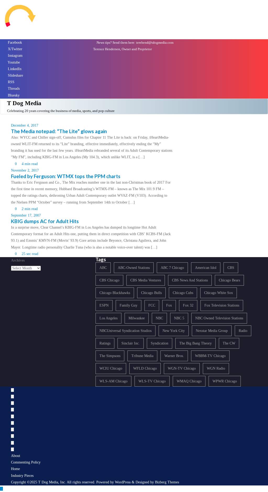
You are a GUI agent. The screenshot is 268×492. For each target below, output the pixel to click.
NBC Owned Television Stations (219, 318)
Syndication (159, 343)
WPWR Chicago (225, 381)
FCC (151, 305)
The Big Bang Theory (195, 343)
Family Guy (128, 305)
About (15, 456)
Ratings (104, 343)
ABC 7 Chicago (172, 268)
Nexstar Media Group (212, 331)
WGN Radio (216, 368)
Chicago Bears (229, 280)
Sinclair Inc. (130, 343)
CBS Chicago (109, 280)
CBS (230, 268)
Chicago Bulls (151, 293)
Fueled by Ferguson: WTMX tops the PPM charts (65, 176)
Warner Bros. (174, 356)
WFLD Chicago (145, 368)
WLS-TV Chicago (152, 381)
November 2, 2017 (25, 170)
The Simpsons (109, 356)
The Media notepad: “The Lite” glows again (59, 131)
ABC (103, 268)
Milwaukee (137, 318)
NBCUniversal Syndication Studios (125, 331)
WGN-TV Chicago (182, 368)
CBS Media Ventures (145, 280)
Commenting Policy (26, 462)
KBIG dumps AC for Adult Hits (45, 221)
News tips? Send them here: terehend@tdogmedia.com (135, 42)
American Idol (205, 268)
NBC (159, 318)
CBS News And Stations (190, 280)
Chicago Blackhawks (114, 293)
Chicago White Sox (218, 293)
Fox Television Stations (221, 305)
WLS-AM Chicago (113, 381)
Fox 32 (188, 305)
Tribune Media (142, 356)
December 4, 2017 (24, 125)
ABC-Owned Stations (134, 268)
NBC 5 (179, 318)
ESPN (104, 305)
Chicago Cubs (183, 293)
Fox (169, 305)
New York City (174, 331)
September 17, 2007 (26, 215)
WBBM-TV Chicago (210, 356)
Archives (18, 260)
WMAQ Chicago (189, 381)
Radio (243, 331)
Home (15, 469)
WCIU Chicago (110, 368)
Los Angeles (108, 318)
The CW (229, 343)
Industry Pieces (22, 476)
